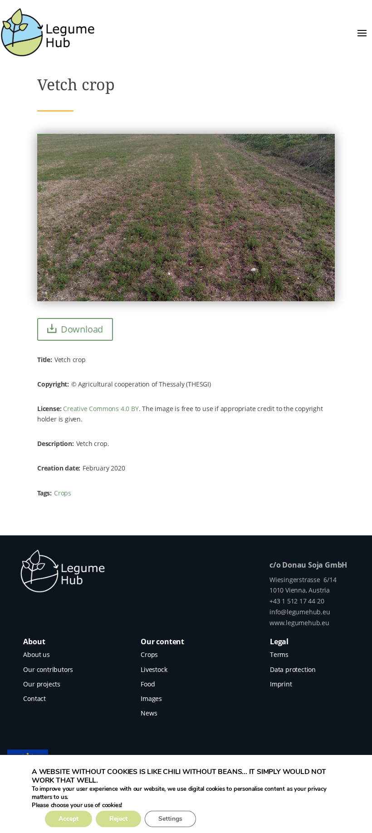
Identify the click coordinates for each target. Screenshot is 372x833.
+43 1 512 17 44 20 (296, 601)
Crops (62, 493)
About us (36, 654)
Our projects (41, 684)
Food (148, 684)
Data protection (293, 669)
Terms (279, 654)
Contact (34, 698)
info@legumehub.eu (299, 612)
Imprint (281, 684)
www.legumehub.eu (299, 622)
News (149, 713)
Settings (170, 818)
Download (82, 329)
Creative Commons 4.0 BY (100, 408)
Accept (68, 818)
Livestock (154, 669)
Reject (118, 818)
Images (151, 698)
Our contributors (48, 669)
